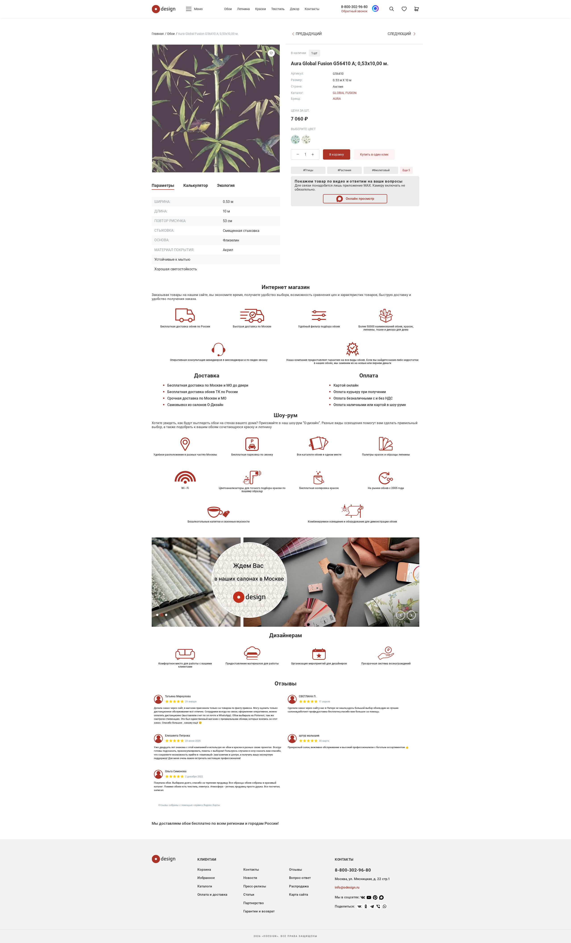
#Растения (344, 170)
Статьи (248, 895)
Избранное (206, 878)
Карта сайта (298, 895)
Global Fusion (344, 93)
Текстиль (278, 9)
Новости (250, 878)
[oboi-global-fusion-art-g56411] (295, 139)
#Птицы (308, 170)
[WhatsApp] (384, 906)
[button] (400, 615)
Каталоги (204, 886)
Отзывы (295, 870)
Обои (228, 9)
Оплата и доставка (212, 895)
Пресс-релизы (254, 886)
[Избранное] (404, 9)
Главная (158, 33)
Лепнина (243, 9)
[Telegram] (372, 906)
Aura (337, 98)
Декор (294, 9)
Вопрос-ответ (300, 878)
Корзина (204, 870)
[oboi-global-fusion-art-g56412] (306, 139)
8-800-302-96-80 (354, 7)
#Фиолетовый (381, 170)
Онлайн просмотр (359, 199)
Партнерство (253, 903)
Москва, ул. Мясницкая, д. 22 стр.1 (362, 879)
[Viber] (378, 906)
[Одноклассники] (365, 906)
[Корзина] (416, 9)
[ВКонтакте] (359, 906)
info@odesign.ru (347, 887)
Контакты (312, 9)
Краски (260, 9)
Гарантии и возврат (259, 911)
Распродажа (299, 886)
